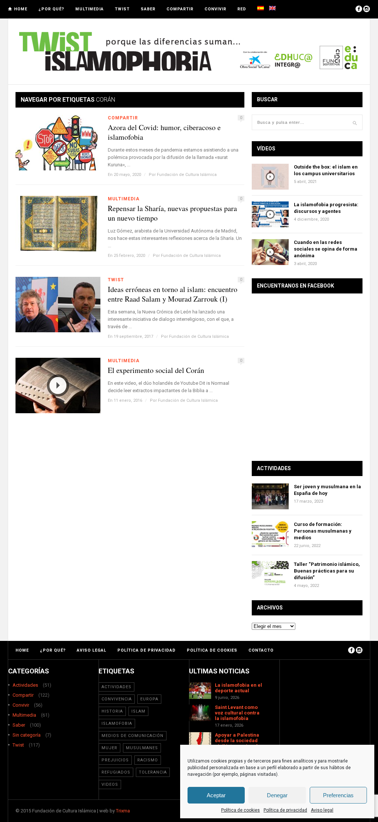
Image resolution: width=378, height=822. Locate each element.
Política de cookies (240, 810)
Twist (122, 9)
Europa (149, 699)
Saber (148, 9)
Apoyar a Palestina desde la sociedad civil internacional (237, 740)
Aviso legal (322, 810)
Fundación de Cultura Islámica (187, 174)
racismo (147, 760)
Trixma (123, 810)
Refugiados (116, 772)
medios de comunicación (133, 735)
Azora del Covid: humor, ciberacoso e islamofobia (164, 132)
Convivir (215, 9)
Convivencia (117, 699)
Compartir (179, 9)
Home (20, 9)
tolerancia (153, 772)
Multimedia (89, 9)
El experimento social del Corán (156, 370)
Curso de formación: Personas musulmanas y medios (322, 531)
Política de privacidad (285, 810)
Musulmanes (142, 747)
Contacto (261, 650)
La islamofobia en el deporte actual (238, 687)
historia (112, 711)
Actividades (25, 685)
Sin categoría (27, 735)
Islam (138, 711)
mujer (109, 747)
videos (110, 784)
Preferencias (338, 795)
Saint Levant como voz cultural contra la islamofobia (237, 712)
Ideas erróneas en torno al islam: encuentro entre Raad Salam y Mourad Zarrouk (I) (172, 294)
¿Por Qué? (51, 9)
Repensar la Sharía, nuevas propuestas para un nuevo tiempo (172, 213)
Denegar (277, 795)
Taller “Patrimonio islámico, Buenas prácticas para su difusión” (327, 570)
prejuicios (115, 760)
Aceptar (216, 795)
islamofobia (117, 723)
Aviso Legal (91, 650)
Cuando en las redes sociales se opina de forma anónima (325, 249)
